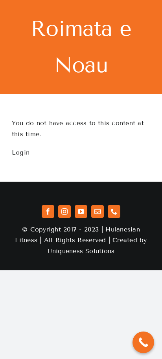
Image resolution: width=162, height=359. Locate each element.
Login (20, 152)
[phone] (114, 211)
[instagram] (64, 211)
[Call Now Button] (143, 342)
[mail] (97, 211)
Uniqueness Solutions (81, 251)
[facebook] (48, 211)
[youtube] (81, 211)
